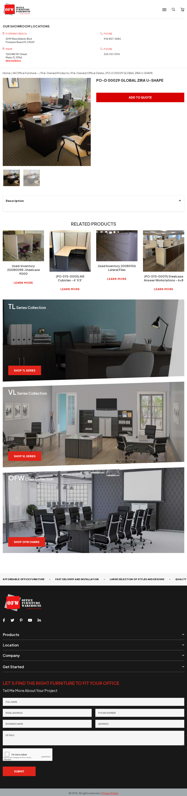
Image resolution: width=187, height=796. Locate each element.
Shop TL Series (24, 370)
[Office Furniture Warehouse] (18, 9)
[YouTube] (30, 620)
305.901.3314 (112, 54)
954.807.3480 (112, 38)
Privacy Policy (110, 793)
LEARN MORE (23, 282)
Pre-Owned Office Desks (87, 73)
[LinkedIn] (39, 620)
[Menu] (164, 9)
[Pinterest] (21, 620)
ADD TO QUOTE (140, 97)
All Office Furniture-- (26, 73)
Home (7, 73)
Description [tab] (15, 200)
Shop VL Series (25, 456)
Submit (19, 771)
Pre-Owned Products (55, 73)
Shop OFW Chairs (26, 542)
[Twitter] (12, 620)
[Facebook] (4, 620)
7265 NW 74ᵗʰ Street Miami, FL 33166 (16, 57)
